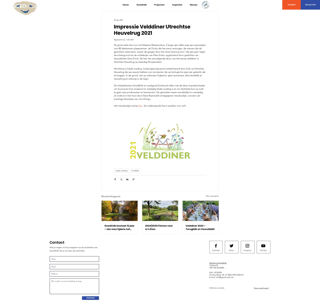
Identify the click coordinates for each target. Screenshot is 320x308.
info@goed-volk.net (225, 277)
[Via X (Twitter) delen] (121, 179)
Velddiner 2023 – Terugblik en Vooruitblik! (200, 227)
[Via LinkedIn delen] (127, 179)
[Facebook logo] (215, 245)
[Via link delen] (133, 179)
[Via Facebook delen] (115, 179)
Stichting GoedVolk (218, 263)
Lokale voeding (121, 170)
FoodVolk (135, 170)
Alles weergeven (212, 196)
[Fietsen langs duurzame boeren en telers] (160, 211)
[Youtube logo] (263, 245)
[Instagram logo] (247, 245)
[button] (159, 5)
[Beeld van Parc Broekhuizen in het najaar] (120, 211)
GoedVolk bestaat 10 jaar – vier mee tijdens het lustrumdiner (119, 227)
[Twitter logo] (231, 245)
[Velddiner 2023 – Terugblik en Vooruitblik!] (201, 211)
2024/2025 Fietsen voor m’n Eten (159, 227)
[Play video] (160, 137)
